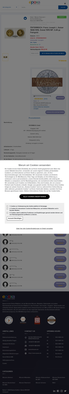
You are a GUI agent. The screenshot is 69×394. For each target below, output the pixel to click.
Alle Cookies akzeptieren (34, 196)
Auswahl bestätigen (15, 218)
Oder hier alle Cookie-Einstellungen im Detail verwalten (34, 228)
